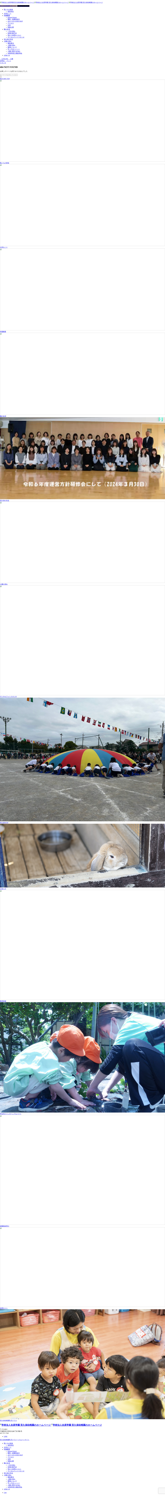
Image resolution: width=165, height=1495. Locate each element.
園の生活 (7, 29)
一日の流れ (11, 31)
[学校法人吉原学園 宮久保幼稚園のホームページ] (51, 2)
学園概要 (7, 15)
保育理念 (11, 11)
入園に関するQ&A (14, 51)
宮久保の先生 (8, 39)
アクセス (11, 23)
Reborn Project (12, 17)
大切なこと (7, 13)
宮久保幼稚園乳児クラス (8, 6)
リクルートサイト (23, 6)
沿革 (9, 25)
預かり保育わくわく (14, 35)
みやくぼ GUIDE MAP (15, 21)
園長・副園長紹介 (14, 19)
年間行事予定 (12, 33)
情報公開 (11, 27)
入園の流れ (7, 41)
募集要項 (11, 43)
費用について (12, 47)
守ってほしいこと (14, 49)
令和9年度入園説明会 (15, 53)
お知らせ (7, 55)
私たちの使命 (8, 9)
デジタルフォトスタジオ (16, 37)
